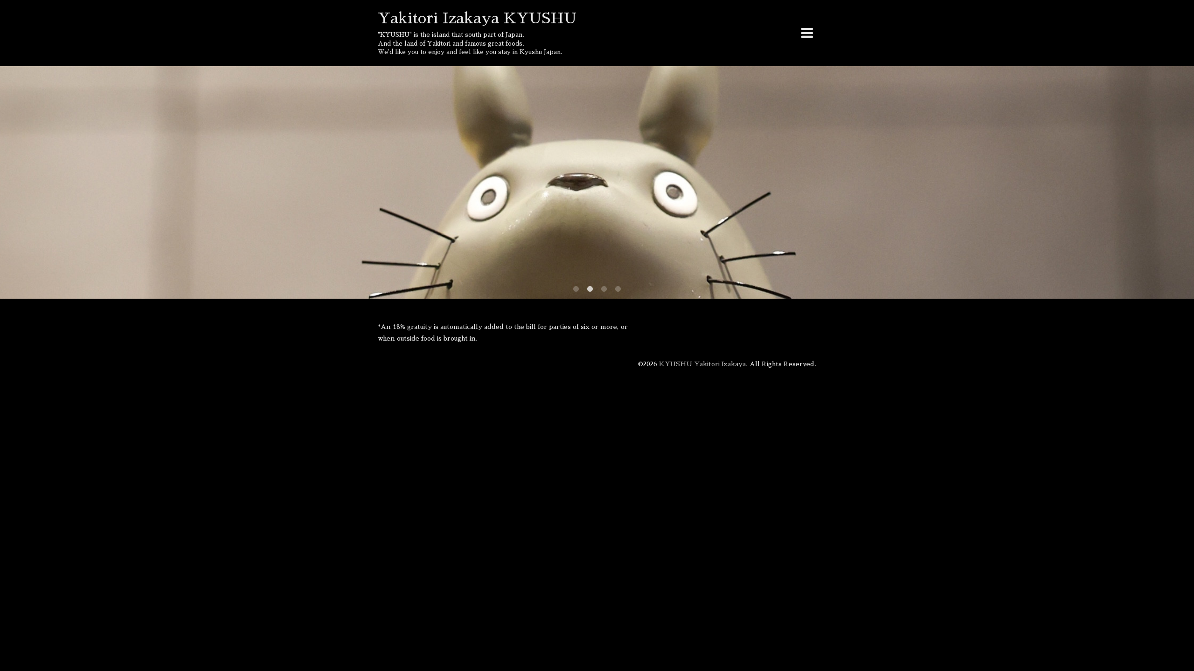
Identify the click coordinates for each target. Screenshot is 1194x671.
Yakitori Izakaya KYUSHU (477, 18)
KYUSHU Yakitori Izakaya (702, 364)
